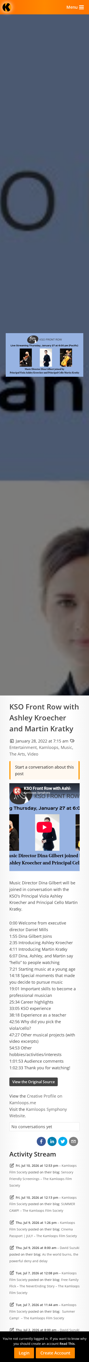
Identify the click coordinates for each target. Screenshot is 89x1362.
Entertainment (23, 747)
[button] (41, 1141)
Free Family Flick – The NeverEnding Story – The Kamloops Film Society (44, 1286)
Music (66, 747)
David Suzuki (69, 1248)
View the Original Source (33, 1081)
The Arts (17, 754)
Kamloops (48, 747)
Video (32, 754)
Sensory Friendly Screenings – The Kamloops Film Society (41, 1179)
